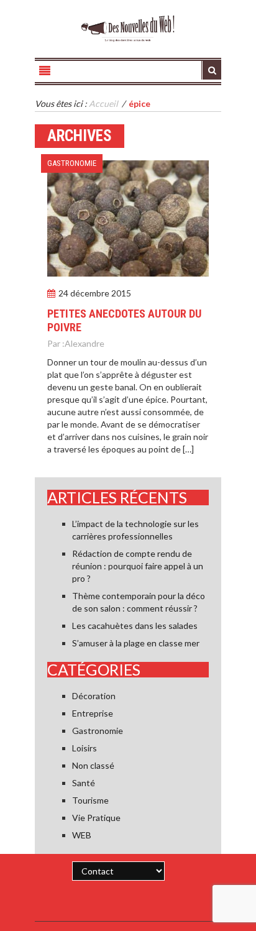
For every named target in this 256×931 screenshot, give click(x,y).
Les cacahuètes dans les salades (135, 625)
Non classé (93, 765)
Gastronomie (71, 163)
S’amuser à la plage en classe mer (135, 643)
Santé (83, 782)
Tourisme (90, 800)
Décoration (94, 695)
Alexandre (84, 343)
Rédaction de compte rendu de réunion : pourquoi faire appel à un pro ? (137, 566)
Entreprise (92, 713)
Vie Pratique (96, 817)
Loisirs (84, 748)
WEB (81, 835)
